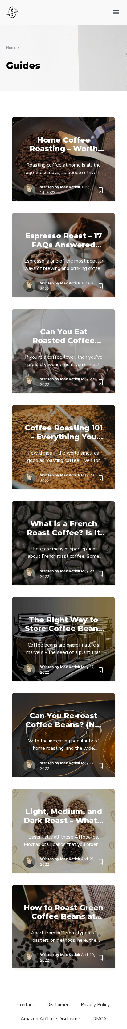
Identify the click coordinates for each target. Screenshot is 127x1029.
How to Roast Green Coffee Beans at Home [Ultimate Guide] (63, 912)
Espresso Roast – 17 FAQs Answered (63, 240)
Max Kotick (70, 187)
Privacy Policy (95, 1004)
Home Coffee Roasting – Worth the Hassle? (64, 145)
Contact (25, 1004)
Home (11, 47)
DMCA (99, 1019)
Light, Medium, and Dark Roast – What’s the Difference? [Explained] (64, 816)
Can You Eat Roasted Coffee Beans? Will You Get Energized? (63, 336)
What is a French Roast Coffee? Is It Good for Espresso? (63, 528)
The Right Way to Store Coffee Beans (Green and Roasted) (63, 625)
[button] (116, 11)
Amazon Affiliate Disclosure (50, 1019)
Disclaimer (57, 1004)
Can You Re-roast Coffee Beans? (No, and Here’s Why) (63, 720)
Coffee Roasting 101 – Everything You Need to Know (64, 433)
